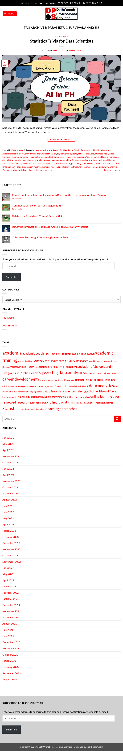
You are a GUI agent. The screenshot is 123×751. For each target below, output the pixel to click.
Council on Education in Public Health (71, 386)
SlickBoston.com (94, 746)
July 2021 (7, 629)
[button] (10, 13)
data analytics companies (43, 160)
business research (10, 157)
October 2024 (10, 462)
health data (16, 163)
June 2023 (8, 512)
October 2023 (10, 487)
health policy (28, 163)
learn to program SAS (80, 397)
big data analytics (86, 153)
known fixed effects (105, 163)
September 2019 (11, 673)
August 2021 (9, 623)
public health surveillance (101, 402)
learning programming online (54, 396)
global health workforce (101, 391)
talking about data (29, 170)
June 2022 (8, 567)
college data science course (30, 386)
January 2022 (9, 598)
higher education (28, 396)
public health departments (80, 403)
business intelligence (104, 153)
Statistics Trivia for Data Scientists (61, 41)
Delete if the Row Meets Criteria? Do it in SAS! (37, 216)
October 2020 (10, 654)
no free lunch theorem (80, 167)
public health (35, 402)
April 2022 (8, 580)
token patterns (46, 170)
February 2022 (10, 592)
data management (21, 392)
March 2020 (9, 660)
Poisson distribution (11, 170)
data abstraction (9, 160)
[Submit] (117, 419)
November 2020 (11, 648)
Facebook (9, 325)
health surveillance (43, 163)
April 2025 (8, 450)
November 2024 (11, 456)
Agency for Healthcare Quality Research (71, 150)
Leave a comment (112, 170)
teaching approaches (61, 409)
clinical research (10, 386)
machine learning (41, 167)
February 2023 (10, 536)
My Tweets (8, 317)
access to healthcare (42, 150)
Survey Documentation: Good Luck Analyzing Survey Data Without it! (50, 226)
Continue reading (61, 139)
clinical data (59, 157)
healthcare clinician (61, 163)
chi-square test (46, 157)
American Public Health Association (28, 366)
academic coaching (35, 353)
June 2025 (8, 437)
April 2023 (8, 524)
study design (25, 409)
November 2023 (11, 481)
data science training (72, 391)
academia (12, 353)
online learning (101, 396)
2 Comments (21, 209)
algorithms (93, 361)
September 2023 (11, 493)
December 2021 (11, 604)
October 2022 (10, 555)
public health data (55, 402)
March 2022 (9, 586)
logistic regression (24, 167)
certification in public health (89, 379)
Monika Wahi (75, 50)
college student (48, 386)
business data (93, 373)
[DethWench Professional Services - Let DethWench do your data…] (61, 14)
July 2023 (7, 505)
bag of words (63, 153)
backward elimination (46, 153)
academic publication (83, 353)
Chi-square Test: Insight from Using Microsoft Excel (40, 237)
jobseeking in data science (83, 163)
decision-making (63, 160)
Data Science (61, 36)
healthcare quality (9, 397)
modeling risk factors (60, 167)
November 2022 (11, 549)
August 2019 (9, 679)
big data (73, 153)
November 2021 (11, 611)
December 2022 (11, 543)
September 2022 (11, 561)
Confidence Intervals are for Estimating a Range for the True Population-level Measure (59, 194)
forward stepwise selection (84, 160)
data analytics (24, 160)
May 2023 (8, 518)
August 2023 (9, 499)
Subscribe (11, 276)
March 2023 (9, 530)
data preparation (35, 392)
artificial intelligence (99, 150)
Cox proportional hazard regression (102, 157)
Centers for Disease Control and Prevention (56, 380)
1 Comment (21, 199)
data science (50, 391)
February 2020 (10, 666)
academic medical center (59, 353)
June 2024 (8, 468)
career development (29, 157)
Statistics (10, 408)
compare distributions (75, 157)
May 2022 (8, 573)
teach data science (38, 409)
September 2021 (11, 617)
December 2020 (11, 642)
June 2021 (8, 635)
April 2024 (8, 474)
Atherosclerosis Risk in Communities (19, 153)
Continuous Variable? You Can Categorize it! (36, 205)
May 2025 (8, 443)
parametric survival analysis (104, 167)
